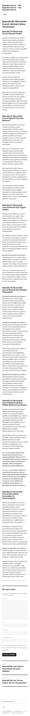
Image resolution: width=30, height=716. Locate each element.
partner (6, 580)
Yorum (5, 599)
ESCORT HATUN (21, 580)
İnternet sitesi (7, 637)
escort (3, 711)
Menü (5, 14)
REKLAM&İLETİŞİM (8, 701)
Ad (3, 622)
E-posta (5, 630)
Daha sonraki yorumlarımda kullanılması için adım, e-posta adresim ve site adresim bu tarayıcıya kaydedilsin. (14, 648)
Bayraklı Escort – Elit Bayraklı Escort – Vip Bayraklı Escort (11, 7)
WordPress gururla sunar (17, 713)
